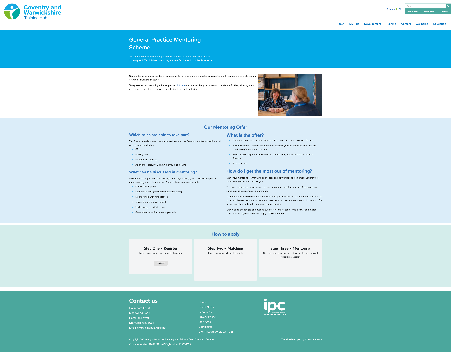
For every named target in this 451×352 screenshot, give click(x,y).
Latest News (206, 307)
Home (202, 302)
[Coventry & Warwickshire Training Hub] (32, 12)
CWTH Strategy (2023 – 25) (216, 332)
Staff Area (429, 11)
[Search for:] (425, 6)
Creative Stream (313, 339)
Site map (199, 339)
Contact (444, 11)
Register (161, 263)
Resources (413, 11)
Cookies (210, 339)
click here (181, 85)
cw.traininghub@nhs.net (151, 328)
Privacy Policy (207, 317)
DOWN (343, 24)
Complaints (205, 327)
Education (439, 24)
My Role (354, 24)
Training (391, 24)
